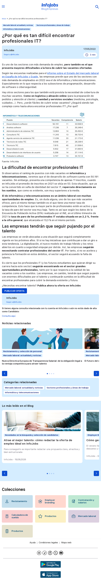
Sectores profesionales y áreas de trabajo (53, 25)
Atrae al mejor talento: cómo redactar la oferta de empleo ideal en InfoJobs (38, 441)
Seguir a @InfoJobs (11, 54)
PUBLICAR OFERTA (14, 291)
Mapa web (66, 542)
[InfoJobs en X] (56, 553)
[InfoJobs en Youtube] (61, 553)
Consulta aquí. (9, 316)
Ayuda (33, 542)
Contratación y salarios (86, 501)
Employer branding (50, 501)
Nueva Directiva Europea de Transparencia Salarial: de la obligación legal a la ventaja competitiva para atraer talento (42, 362)
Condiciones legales (48, 542)
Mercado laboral (87, 516)
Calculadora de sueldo (20, 516)
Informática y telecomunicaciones (16, 29)
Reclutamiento (19, 501)
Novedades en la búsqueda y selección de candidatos (31, 435)
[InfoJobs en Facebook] (50, 553)
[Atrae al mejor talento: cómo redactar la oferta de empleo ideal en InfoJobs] (42, 430)
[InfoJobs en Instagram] (39, 553)
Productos (50, 516)
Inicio (4, 19)
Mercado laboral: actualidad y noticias (18, 25)
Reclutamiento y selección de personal (22, 351)
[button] (4, 373)
